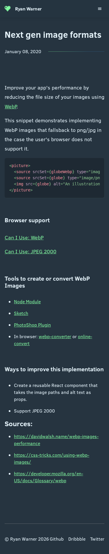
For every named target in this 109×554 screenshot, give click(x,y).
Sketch (21, 313)
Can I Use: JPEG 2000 (30, 251)
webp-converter (55, 336)
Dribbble (76, 539)
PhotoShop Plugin (32, 325)
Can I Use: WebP (24, 237)
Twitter (97, 539)
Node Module (27, 301)
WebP (11, 106)
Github (57, 539)
